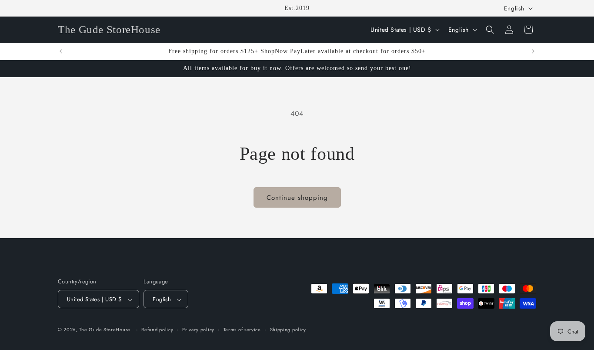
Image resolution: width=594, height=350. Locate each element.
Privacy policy (198, 329)
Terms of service (242, 329)
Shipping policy (288, 329)
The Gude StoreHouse (104, 329)
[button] (490, 29)
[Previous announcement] (60, 51)
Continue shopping (297, 197)
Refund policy (157, 329)
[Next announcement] (533, 51)
